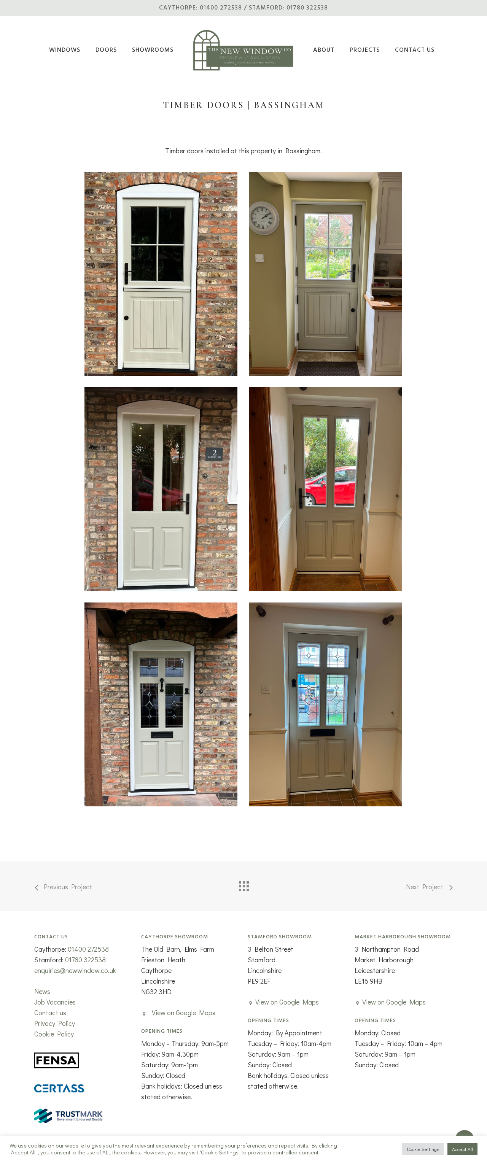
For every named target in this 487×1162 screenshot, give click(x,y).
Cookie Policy (54, 1033)
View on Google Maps (183, 1012)
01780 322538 (85, 959)
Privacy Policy (54, 1023)
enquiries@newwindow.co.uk (75, 970)
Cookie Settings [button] (423, 1149)
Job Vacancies (55, 1001)
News (42, 991)
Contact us (50, 1012)
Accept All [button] (462, 1149)
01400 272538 (88, 949)
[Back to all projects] (243, 884)
